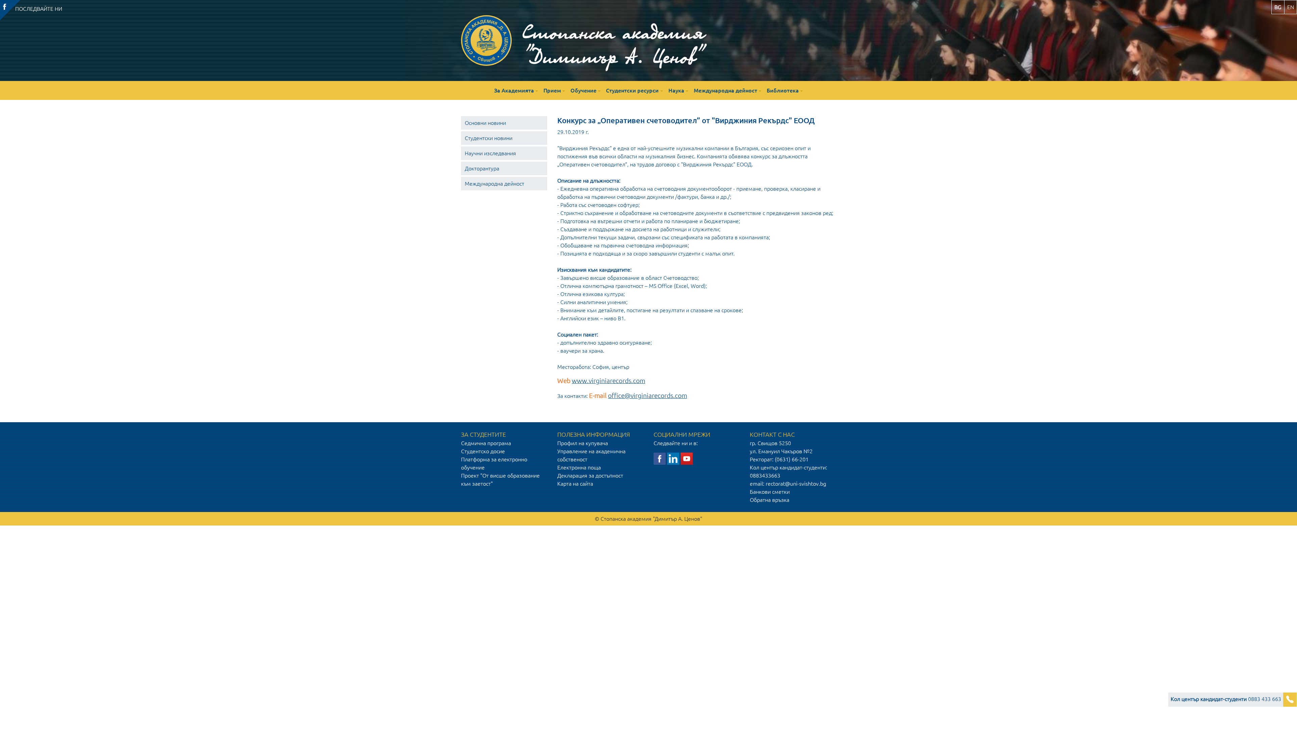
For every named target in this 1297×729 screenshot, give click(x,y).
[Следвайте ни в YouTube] (687, 458)
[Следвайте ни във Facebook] (660, 458)
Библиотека (783, 90)
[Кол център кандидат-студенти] (1290, 700)
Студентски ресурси (632, 90)
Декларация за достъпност (590, 476)
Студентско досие (483, 451)
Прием (552, 90)
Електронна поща (579, 467)
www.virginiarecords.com (608, 380)
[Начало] (486, 40)
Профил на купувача (582, 443)
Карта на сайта (575, 484)
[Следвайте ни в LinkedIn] (673, 458)
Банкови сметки (770, 492)
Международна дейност (725, 90)
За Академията (514, 90)
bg (1277, 7)
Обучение (583, 90)
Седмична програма (486, 443)
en (1290, 7)
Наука (676, 90)
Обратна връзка (769, 500)
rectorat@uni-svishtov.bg (796, 484)
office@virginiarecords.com (647, 395)
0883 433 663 (1226, 699)
